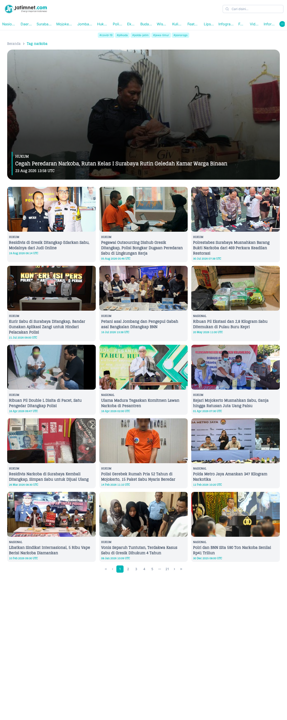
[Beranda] (26, 9)
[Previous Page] (112, 569)
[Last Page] (181, 569)
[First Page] (106, 569)
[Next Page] (174, 569)
